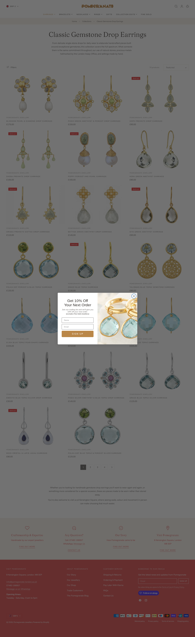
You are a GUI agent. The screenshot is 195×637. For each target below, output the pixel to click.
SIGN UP (77, 334)
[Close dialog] (134, 296)
